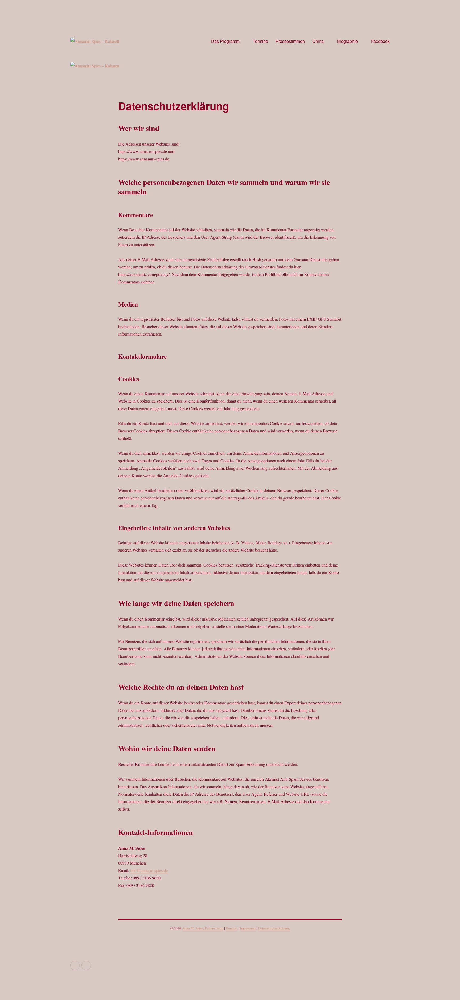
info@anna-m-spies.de (149, 870)
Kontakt (231, 928)
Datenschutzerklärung (274, 928)
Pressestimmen (290, 41)
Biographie (347, 41)
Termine (260, 41)
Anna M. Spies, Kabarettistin (202, 928)
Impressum (248, 928)
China (318, 41)
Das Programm (225, 41)
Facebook (380, 41)
